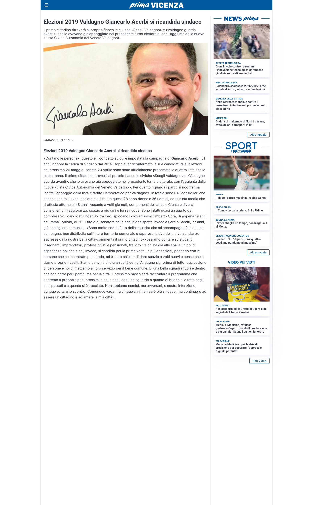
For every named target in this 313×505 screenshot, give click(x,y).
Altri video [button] (259, 361)
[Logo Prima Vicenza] (156, 5)
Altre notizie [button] (258, 134)
